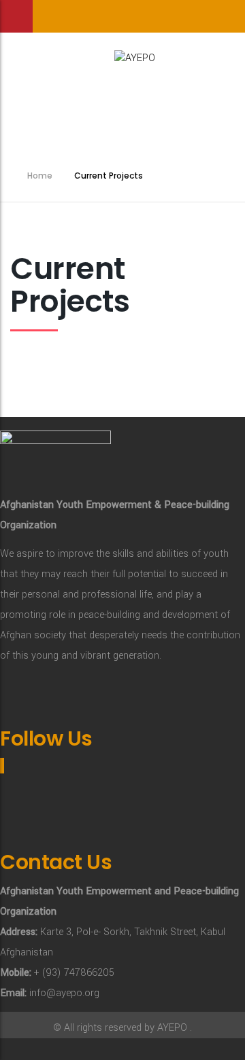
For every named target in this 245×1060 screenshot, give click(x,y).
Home (39, 175)
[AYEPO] (122, 55)
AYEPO (172, 1028)
